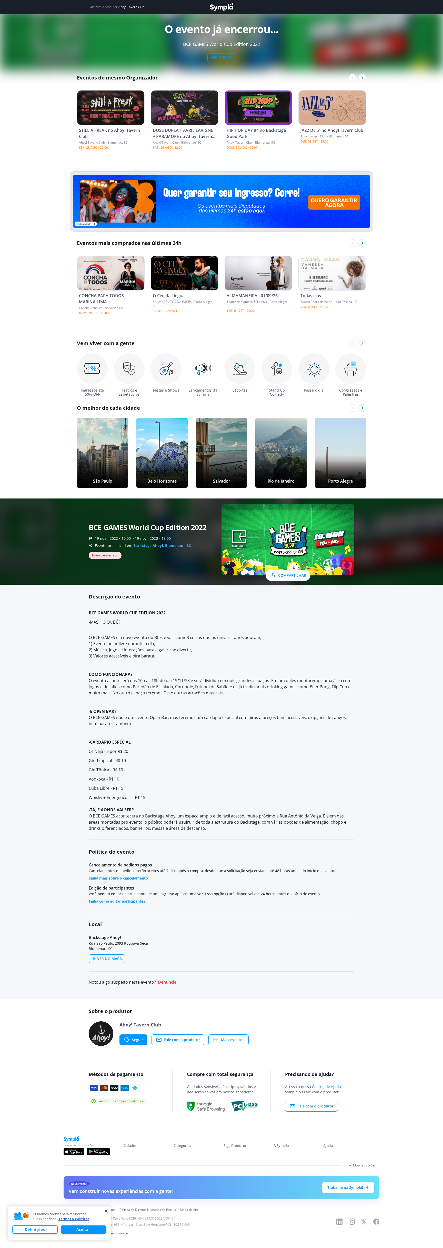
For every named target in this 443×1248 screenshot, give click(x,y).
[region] (59, 1223)
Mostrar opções (364, 1165)
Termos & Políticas (73, 1218)
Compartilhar (292, 575)
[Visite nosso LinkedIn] (339, 1222)
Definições (35, 1229)
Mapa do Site (189, 1209)
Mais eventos (232, 1039)
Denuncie (167, 982)
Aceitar (83, 1229)
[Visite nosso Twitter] (364, 1222)
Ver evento (222, 57)
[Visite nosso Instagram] (352, 1222)
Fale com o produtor (182, 1039)
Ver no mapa (109, 958)
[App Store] (74, 1151)
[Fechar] (106, 1211)
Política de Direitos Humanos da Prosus (148, 1209)
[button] (21, 1216)
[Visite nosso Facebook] (376, 1222)
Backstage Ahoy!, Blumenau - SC (162, 545)
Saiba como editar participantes (117, 901)
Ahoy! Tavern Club (131, 7)
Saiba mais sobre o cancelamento (118, 878)
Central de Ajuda (326, 1086)
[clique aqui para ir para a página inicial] (221, 7)
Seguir (137, 1039)
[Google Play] (98, 1151)
